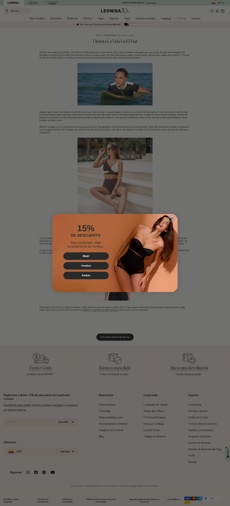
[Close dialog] (172, 218)
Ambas (86, 275)
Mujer (86, 256)
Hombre (86, 265)
